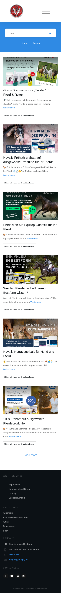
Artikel (6, 522)
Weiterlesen (9, 107)
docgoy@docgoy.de (18, 559)
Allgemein (8, 513)
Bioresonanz (9, 526)
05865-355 (14, 554)
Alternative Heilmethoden (15, 517)
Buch (5, 530)
